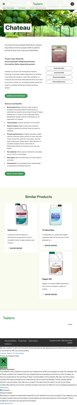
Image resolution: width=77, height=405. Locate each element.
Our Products (22, 8)
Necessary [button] (4, 387)
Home (70, 324)
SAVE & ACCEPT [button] (6, 403)
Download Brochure (59, 82)
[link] (38, 3)
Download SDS (59, 73)
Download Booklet (16, 96)
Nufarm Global (33, 341)
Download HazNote (59, 77)
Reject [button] (9, 353)
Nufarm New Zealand (8, 8)
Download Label (59, 68)
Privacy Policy (22, 341)
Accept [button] (3, 353)
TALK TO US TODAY (15, 173)
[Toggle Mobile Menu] (4, 3)
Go (72, 4)
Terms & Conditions (10, 341)
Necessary (6, 390)
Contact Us (8, 344)
